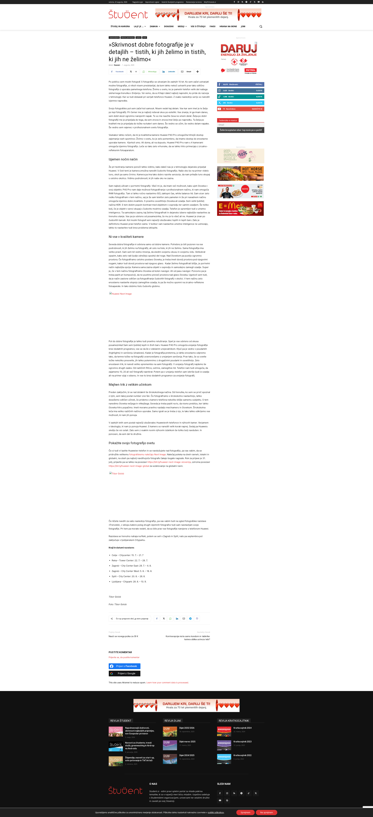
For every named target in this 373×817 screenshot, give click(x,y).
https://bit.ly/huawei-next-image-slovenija (169, 462)
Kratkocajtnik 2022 (242, 755)
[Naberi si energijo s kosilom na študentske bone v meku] (240, 217)
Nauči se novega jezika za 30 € (123, 636)
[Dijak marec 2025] (170, 745)
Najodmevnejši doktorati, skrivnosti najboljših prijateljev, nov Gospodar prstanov (139, 731)
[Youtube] (258, 2)
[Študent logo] (132, 14)
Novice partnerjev (127, 37)
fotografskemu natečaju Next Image (147, 454)
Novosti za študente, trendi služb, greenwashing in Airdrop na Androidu (139, 746)
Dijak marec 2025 (187, 741)
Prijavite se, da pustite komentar (124, 657)
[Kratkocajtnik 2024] (224, 732)
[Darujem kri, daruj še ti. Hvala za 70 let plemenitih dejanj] (209, 15)
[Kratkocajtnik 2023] (224, 745)
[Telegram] (190, 618)
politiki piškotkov (216, 812)
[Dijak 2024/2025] (170, 759)
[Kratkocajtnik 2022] (224, 759)
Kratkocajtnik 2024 (242, 728)
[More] (198, 72)
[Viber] (197, 618)
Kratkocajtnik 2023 (242, 741)
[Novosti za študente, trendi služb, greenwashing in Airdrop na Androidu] (116, 746)
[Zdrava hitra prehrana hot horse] (240, 182)
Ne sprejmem (266, 812)
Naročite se (257, 109)
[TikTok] (250, 2)
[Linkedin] (177, 618)
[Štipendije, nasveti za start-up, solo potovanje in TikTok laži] (116, 761)
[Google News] (262, 2)
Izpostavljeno (114, 37)
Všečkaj (258, 84)
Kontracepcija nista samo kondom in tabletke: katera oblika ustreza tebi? (188, 638)
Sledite (259, 90)
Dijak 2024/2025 (186, 755)
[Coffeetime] (240, 164)
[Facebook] (234, 2)
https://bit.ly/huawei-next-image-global (129, 466)
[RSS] (242, 2)
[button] (260, 26)
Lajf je (138, 37)
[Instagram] (238, 2)
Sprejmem (245, 812)
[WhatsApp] (170, 618)
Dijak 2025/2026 (186, 728)
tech (144, 37)
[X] (254, 2)
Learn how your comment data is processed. (167, 682)
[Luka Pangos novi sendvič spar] (240, 199)
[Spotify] (246, 2)
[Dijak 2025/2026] (170, 732)
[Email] (183, 618)
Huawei (117, 65)
